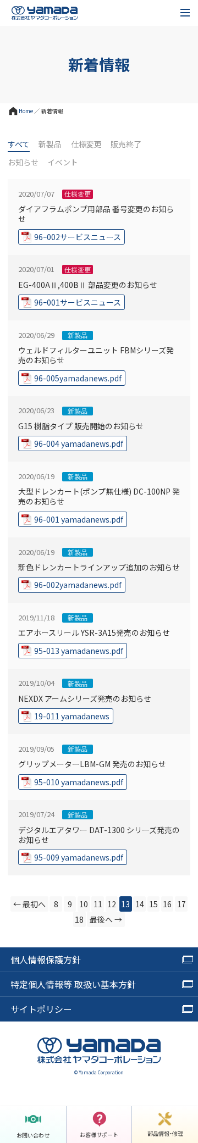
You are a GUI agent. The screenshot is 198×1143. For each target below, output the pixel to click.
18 (79, 919)
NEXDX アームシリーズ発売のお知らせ (84, 698)
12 (111, 903)
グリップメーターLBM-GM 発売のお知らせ (92, 763)
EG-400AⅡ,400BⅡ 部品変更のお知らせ (87, 284)
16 (167, 903)
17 (181, 903)
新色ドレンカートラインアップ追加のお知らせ (99, 567)
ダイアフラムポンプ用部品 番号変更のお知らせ (96, 213)
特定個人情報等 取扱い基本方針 (73, 984)
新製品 (50, 144)
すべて (19, 144)
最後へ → (106, 919)
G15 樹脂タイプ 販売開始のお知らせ (81, 425)
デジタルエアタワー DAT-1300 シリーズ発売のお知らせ (99, 834)
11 (98, 903)
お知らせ (23, 163)
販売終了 (126, 144)
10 (83, 903)
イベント (62, 163)
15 (153, 903)
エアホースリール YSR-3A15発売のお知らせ (94, 632)
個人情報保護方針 (45, 959)
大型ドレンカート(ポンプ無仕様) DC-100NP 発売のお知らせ (99, 496)
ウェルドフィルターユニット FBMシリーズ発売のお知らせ (96, 355)
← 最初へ (29, 903)
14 (139, 903)
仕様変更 (86, 144)
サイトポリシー (41, 1009)
